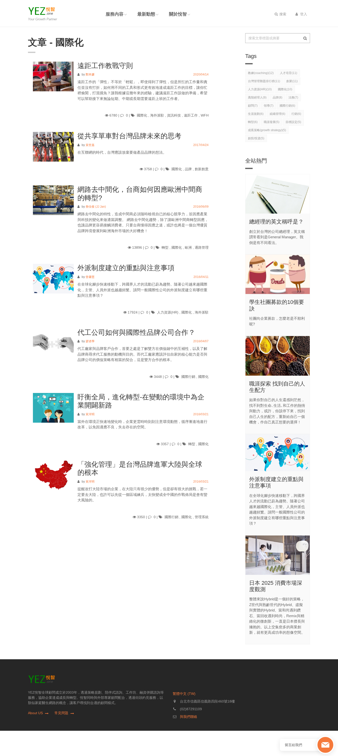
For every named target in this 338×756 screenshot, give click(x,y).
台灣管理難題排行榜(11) (264, 81)
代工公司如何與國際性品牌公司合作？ (136, 332)
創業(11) (292, 81)
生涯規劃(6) (256, 114)
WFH (205, 116)
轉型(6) (253, 122)
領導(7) (268, 105)
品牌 (188, 169)
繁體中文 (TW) (184, 694)
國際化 (142, 116)
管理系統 (202, 517)
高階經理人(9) (257, 97)
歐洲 (188, 247)
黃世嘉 (90, 144)
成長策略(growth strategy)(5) (267, 130)
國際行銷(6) (287, 105)
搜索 (282, 14)
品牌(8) (277, 97)
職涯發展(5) (271, 122)
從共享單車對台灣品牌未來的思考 (129, 136)
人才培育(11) (288, 73)
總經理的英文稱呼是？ (276, 222)
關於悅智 (178, 14)
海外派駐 (157, 116)
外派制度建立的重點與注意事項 (125, 268)
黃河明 (90, 414)
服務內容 (114, 14)
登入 (303, 14)
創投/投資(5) (256, 138)
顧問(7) (253, 105)
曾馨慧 (90, 277)
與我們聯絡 (188, 717)
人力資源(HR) (167, 312)
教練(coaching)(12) (261, 73)
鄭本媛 (90, 74)
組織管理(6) (277, 114)
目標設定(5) (293, 122)
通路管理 (202, 247)
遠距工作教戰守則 (105, 66)
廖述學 (90, 341)
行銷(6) (296, 114)
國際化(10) (285, 89)
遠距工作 (191, 116)
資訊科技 (174, 116)
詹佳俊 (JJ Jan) (96, 206)
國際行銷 (188, 377)
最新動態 (146, 14)
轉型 (165, 247)
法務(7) (293, 97)
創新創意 (202, 169)
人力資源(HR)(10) (260, 89)
